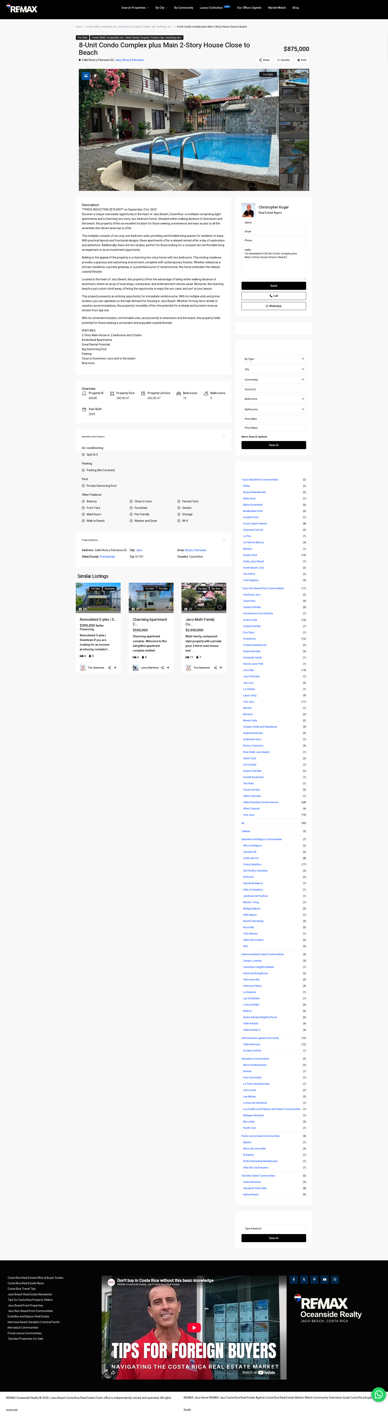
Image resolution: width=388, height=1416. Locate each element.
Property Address (90, 540)
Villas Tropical (251, 808)
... (109, 649)
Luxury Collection (214, 7)
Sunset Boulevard (253, 777)
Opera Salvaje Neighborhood (260, 1017)
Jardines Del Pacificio (255, 895)
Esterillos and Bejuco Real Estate (28, 1316)
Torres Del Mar (251, 789)
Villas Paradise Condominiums (260, 802)
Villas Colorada (252, 795)
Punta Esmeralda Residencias (260, 1161)
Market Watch (277, 7)
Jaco (118, 60)
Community (251, 379)
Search (273, 445)
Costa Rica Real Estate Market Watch (289, 1397)
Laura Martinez (150, 667)
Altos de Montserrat (254, 1064)
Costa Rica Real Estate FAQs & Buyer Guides (35, 1277)
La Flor (247, 536)
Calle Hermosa (251, 1044)
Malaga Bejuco (251, 908)
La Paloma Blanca (253, 542)
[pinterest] (314, 1280)
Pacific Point (250, 555)
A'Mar (246, 485)
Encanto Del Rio (252, 1050)
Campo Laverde (252, 960)
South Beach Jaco (253, 567)
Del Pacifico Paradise (255, 870)
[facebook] (294, 1280)
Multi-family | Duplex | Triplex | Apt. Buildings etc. (145, 26)
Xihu (245, 946)
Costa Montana (252, 1181)
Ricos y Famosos (133, 60)
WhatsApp (275, 305)
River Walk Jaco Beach (256, 752)
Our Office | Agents (249, 7)
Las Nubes (249, 1096)
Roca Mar (248, 927)
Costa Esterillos (252, 864)
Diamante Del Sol (253, 529)
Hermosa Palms (252, 985)
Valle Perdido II (251, 1029)
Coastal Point (250, 517)
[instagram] (335, 1280)
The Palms (249, 573)
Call (275, 295)
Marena (247, 548)
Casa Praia (249, 600)
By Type (249, 358)
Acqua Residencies (254, 492)
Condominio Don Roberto (258, 613)
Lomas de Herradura (255, 1102)
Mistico (247, 1010)
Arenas (247, 1071)
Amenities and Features (93, 437)
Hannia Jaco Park (253, 663)
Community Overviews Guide (331, 1397)
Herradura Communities (255, 1058)
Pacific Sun (249, 1127)
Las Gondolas (251, 998)
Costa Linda (250, 619)
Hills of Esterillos (253, 889)
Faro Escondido (252, 1077)
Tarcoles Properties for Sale (25, 1338)
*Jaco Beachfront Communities (259, 479)
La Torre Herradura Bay (256, 1083)
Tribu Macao (250, 933)
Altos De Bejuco (252, 845)
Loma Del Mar (251, 1004)
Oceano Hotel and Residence (260, 726)
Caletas (245, 831)
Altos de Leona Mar (254, 1148)
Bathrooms (251, 409)
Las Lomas (249, 1090)
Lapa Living (249, 695)
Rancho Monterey (253, 921)
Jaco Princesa (251, 676)
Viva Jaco (248, 814)
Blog (296, 7)
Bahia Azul (249, 498)
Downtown (249, 638)
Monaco (248, 714)
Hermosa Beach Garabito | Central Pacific (34, 1322)
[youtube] (325, 1280)
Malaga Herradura (253, 1115)
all (242, 823)
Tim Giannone (96, 667)
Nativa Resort (251, 1194)
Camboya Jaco (252, 594)
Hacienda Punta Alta (255, 1188)
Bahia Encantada (253, 504)
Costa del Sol (251, 858)
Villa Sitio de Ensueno (255, 1167)
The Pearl (248, 783)
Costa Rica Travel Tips (22, 1288)
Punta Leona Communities (25, 1333)
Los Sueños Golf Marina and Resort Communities (271, 1109)
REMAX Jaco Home (196, 1397)
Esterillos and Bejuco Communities (261, 839)
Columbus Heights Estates (258, 966)
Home (79, 26)
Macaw (247, 707)
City (247, 369)
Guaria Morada (251, 651)
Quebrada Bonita (253, 733)
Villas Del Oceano (253, 939)
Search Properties (133, 7)
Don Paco (248, 632)
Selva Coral (249, 758)
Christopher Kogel (273, 207)
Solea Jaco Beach (253, 561)
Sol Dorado (249, 764)
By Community (183, 7)
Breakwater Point (253, 510)
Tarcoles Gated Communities (258, 1175)
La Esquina (249, 992)
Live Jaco (248, 701)
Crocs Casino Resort (255, 523)
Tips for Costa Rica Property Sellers (30, 1299)
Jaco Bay (248, 670)
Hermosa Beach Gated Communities (262, 954)
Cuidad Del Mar (252, 626)
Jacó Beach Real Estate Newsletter (30, 1294)
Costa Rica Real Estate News (26, 1283)
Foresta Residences (254, 644)
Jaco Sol (248, 682)
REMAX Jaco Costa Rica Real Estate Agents (237, 1397)
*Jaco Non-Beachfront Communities (262, 588)
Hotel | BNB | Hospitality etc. (102, 26)
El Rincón (248, 876)
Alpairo (247, 1142)
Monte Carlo (250, 720)
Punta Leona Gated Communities (260, 1135)
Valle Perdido (250, 1023)
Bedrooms (251, 398)
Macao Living (251, 902)
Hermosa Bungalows (255, 973)
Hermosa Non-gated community (260, 1038)
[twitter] (304, 1280)
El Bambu (248, 1154)
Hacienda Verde (252, 657)
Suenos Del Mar (252, 770)
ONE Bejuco (250, 914)
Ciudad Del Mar (252, 607)
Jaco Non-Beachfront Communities (30, 1311)
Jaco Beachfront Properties (25, 1305)
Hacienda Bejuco (253, 883)
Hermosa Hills (251, 979)
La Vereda (249, 689)
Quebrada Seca (252, 739)
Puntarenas (107, 556)
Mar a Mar (249, 1121)
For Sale (82, 37)
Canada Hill (249, 851)
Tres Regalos (250, 580)
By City (160, 7)
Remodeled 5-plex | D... (98, 619)
